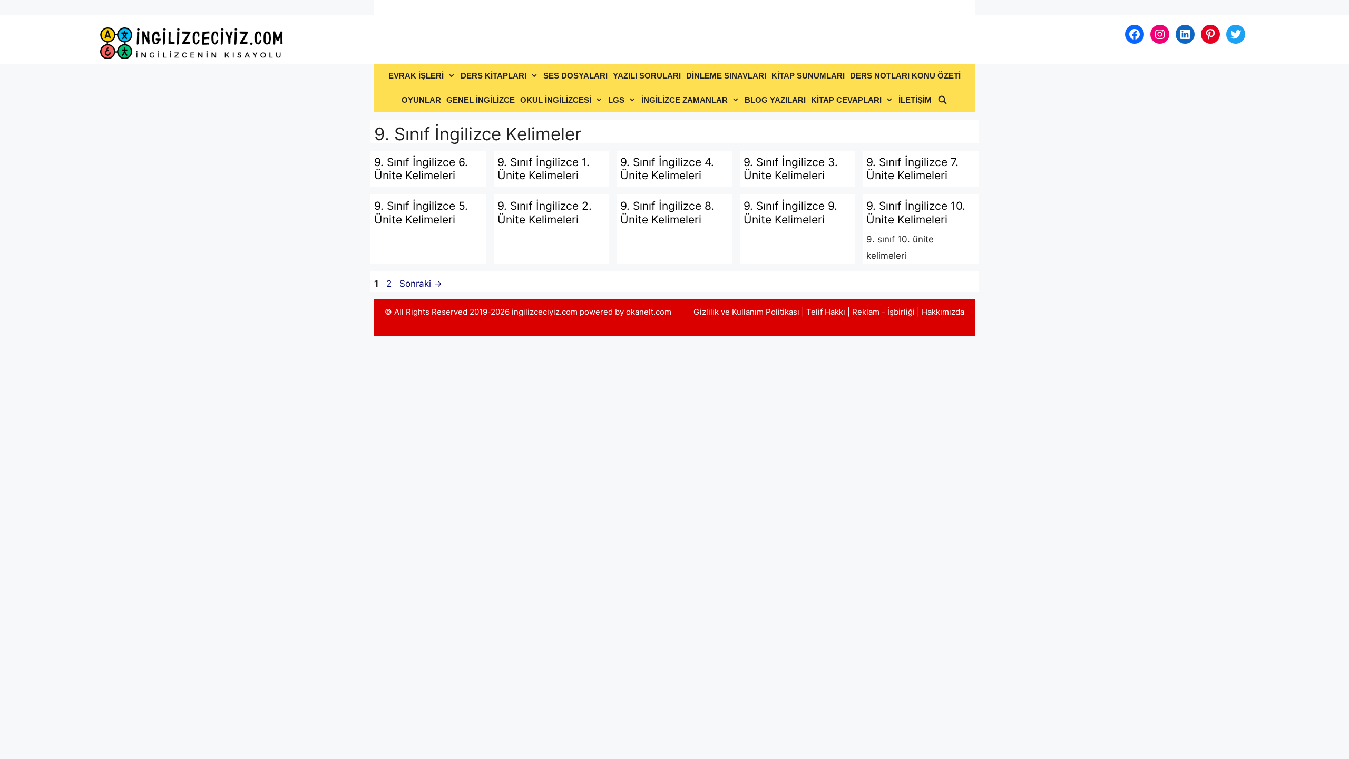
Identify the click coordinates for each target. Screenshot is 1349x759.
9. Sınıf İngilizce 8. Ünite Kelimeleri (667, 212)
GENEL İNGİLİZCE (480, 99)
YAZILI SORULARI (647, 75)
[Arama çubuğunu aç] (942, 100)
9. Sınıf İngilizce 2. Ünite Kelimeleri (544, 212)
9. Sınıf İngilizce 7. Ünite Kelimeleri (912, 168)
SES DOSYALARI (575, 75)
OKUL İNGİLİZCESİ (555, 99)
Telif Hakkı (825, 312)
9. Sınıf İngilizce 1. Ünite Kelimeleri (543, 168)
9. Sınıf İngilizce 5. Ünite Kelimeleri (421, 212)
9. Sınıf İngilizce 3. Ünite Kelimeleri (791, 168)
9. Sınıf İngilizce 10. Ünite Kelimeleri (915, 212)
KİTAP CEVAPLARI (846, 99)
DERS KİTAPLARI (493, 75)
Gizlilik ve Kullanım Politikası (746, 312)
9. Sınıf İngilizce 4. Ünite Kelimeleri (667, 168)
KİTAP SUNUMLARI (808, 75)
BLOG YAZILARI (775, 99)
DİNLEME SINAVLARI (726, 75)
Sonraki (420, 283)
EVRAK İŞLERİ (416, 75)
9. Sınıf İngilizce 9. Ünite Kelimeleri (790, 212)
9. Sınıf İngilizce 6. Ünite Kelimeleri (421, 168)
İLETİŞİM (915, 99)
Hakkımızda (943, 312)
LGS (616, 99)
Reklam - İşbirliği (884, 312)
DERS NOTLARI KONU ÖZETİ (905, 75)
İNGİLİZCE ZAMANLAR (684, 99)
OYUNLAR (421, 99)
